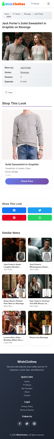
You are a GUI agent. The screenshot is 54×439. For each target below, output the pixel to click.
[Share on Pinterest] (14, 218)
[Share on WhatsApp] (40, 218)
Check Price (27, 181)
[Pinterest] (34, 423)
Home (6, 14)
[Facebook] (19, 423)
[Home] (13, 4)
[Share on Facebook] (14, 210)
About (27, 392)
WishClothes (22, 435)
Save (10, 92)
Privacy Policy (27, 406)
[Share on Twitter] (40, 210)
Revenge (27, 14)
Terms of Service (27, 410)
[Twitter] (27, 423)
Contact (27, 395)
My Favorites (27, 388)
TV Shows (35, 4)
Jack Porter (38, 14)
